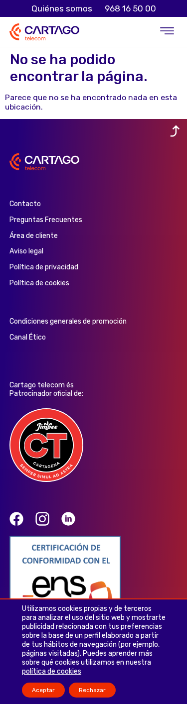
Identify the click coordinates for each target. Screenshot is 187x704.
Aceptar (43, 690)
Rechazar (92, 690)
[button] (167, 32)
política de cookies (51, 671)
